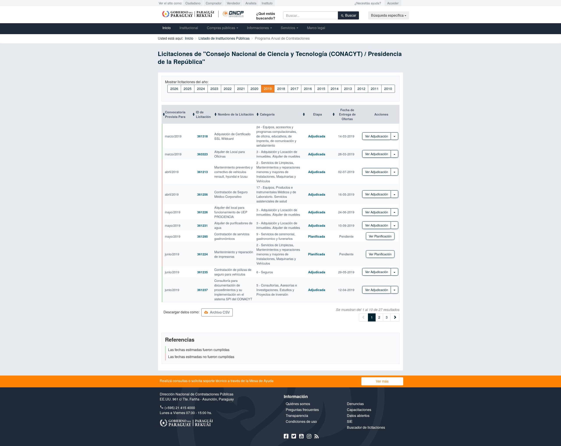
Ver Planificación (380, 236)
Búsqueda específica (388, 15)
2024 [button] (201, 88)
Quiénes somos (298, 403)
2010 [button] (388, 88)
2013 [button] (348, 88)
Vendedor (233, 3)
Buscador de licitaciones (366, 427)
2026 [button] (174, 88)
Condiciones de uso (301, 421)
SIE (350, 421)
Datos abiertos (358, 415)
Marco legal (316, 27)
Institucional (188, 27)
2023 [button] (214, 88)
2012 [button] (361, 88)
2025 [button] (188, 88)
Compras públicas (221, 27)
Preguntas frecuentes (302, 409)
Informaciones (258, 27)
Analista (250, 3)
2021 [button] (241, 88)
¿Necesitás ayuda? (368, 3)
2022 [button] (228, 88)
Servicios (288, 27)
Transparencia (297, 415)
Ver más (382, 381)
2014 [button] (335, 88)
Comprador (214, 3)
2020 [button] (254, 88)
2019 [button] (268, 88)
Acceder (393, 3)
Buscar (350, 15)
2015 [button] (321, 88)
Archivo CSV (219, 312)
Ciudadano (193, 3)
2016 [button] (308, 88)
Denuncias (355, 403)
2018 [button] (281, 88)
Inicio (166, 27)
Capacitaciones (359, 409)
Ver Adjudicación (376, 136)
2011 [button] (375, 88)
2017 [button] (294, 88)
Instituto (267, 3)
